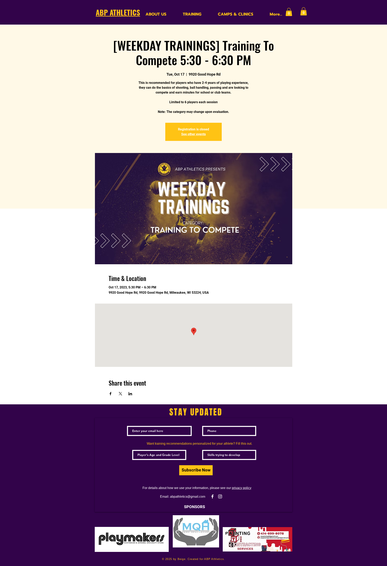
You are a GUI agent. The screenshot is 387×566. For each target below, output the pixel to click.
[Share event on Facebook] (110, 393)
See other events (193, 134)
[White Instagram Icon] (220, 496)
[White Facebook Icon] (212, 496)
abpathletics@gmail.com (187, 496)
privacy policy (241, 488)
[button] (288, 12)
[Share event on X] (120, 393)
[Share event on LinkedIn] (130, 393)
